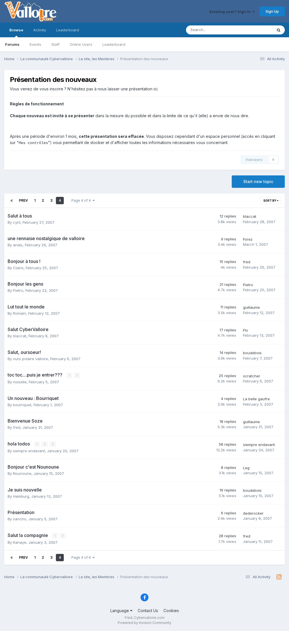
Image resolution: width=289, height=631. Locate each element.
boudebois (252, 353)
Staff (55, 44)
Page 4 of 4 (82, 200)
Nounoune (22, 473)
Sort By (270, 200)
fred (246, 262)
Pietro (18, 290)
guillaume (251, 307)
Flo (245, 330)
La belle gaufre (256, 399)
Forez (248, 239)
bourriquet (22, 404)
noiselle (20, 382)
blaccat (249, 216)
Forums (12, 44)
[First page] (12, 200)
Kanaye (19, 542)
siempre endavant (29, 451)
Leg (246, 467)
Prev (23, 200)
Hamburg (21, 496)
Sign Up (272, 11)
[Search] (278, 29)
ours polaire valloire (30, 358)
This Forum (255, 30)
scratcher (251, 376)
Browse (16, 30)
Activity (39, 30)
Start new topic (258, 181)
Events (35, 44)
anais (18, 245)
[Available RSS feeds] (279, 577)
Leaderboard (113, 44)
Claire (18, 268)
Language (120, 610)
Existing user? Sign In (230, 11)
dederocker (253, 513)
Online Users (81, 44)
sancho (19, 519)
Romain (19, 313)
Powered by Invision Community (144, 623)
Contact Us (148, 610)
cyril (16, 222)
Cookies (171, 610)
